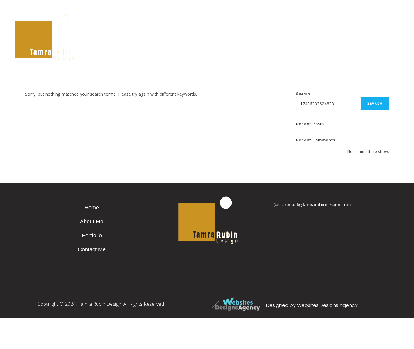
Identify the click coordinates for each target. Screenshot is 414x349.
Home (92, 208)
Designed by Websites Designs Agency (312, 305)
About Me (91, 222)
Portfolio (92, 235)
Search (303, 93)
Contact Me (92, 249)
